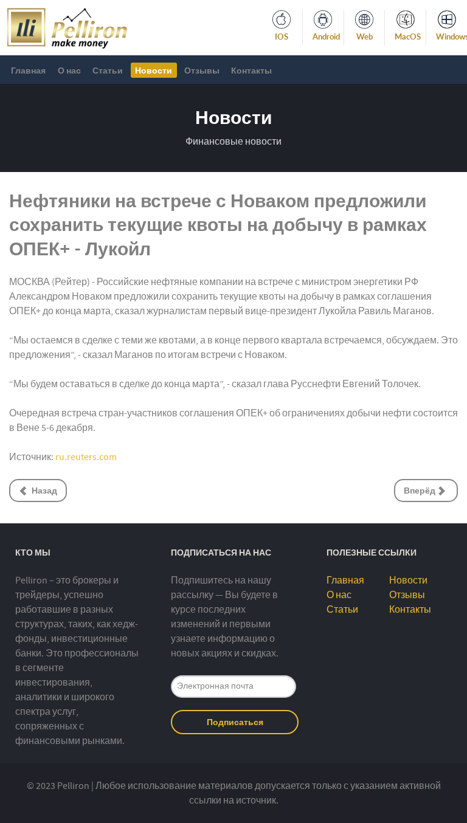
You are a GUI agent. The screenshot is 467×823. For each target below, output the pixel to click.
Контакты (410, 609)
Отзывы (407, 595)
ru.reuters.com (86, 457)
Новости (408, 580)
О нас (339, 595)
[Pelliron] (67, 26)
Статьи (342, 609)
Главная (345, 580)
